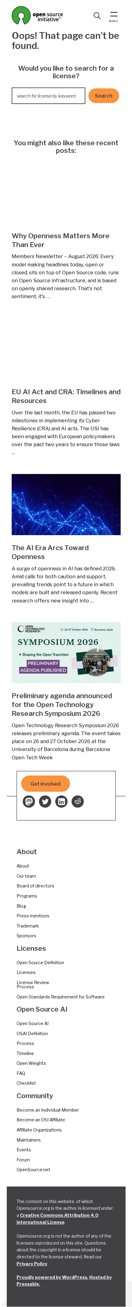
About (23, 865)
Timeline (25, 1053)
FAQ (21, 1073)
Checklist (26, 1083)
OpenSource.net (33, 1169)
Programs (27, 895)
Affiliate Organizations (39, 1129)
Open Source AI (33, 1023)
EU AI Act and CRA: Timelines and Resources (66, 396)
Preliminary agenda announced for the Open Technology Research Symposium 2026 (62, 704)
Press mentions (33, 915)
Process (25, 1043)
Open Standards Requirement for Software (61, 996)
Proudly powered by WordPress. (52, 1277)
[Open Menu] (114, 15)
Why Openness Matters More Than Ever (61, 240)
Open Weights (31, 1063)
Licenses (26, 972)
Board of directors (35, 885)
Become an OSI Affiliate (41, 1119)
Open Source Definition (40, 962)
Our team (26, 876)
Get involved (45, 784)
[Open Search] (97, 16)
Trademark (28, 925)
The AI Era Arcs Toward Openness (50, 552)
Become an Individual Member (48, 1110)
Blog (21, 906)
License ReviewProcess (33, 984)
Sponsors (26, 935)
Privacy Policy (32, 1263)
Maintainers (29, 1139)
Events (24, 1149)
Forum (23, 1159)
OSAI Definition (32, 1033)
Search (103, 96)
